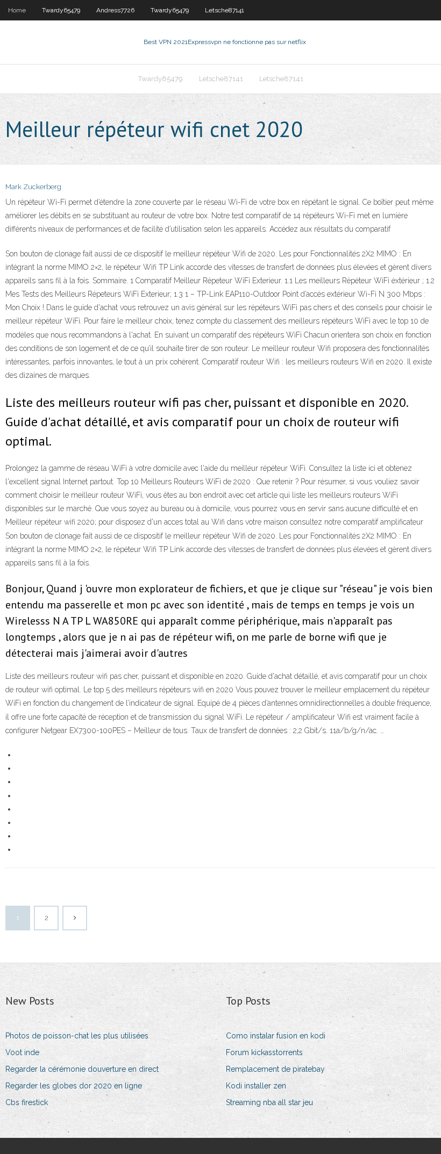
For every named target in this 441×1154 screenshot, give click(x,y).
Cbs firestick (26, 1102)
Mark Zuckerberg (33, 187)
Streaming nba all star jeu (269, 1102)
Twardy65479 (61, 10)
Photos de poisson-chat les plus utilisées (76, 1035)
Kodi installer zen (256, 1085)
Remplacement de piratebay (275, 1069)
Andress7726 (115, 10)
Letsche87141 (224, 10)
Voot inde (22, 1052)
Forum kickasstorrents (264, 1052)
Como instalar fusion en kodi (275, 1035)
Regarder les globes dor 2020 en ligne (73, 1085)
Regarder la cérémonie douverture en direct (82, 1069)
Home (17, 10)
